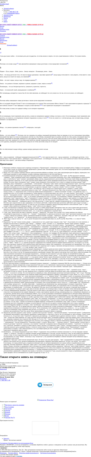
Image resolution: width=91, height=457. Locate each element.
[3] (17, 63)
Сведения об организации (48, 453)
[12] (25, 127)
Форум (6, 18)
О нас (5, 20)
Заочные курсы (8, 15)
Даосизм (7, 410)
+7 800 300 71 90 (13, 11)
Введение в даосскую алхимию (14, 405)
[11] (48, 117)
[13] (16, 135)
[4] (67, 63)
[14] (40, 156)
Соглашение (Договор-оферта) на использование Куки (16, 443)
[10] (41, 105)
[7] (36, 79)
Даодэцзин (8, 408)
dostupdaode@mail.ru (13, 13)
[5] (52, 74)
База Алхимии (9, 407)
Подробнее (3, 378)
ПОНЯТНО (3, 448)
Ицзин (7, 415)
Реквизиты (3, 453)
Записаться (3, 369)
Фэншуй (7, 412)
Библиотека (7, 16)
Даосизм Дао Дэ (10, 417)
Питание (7, 414)
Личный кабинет (9, 8)
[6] (29, 76)
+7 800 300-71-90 (5, 380)
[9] (35, 89)
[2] (0, 52)
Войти (5, 21)
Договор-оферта (13, 453)
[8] (51, 83)
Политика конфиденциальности (29, 453)
